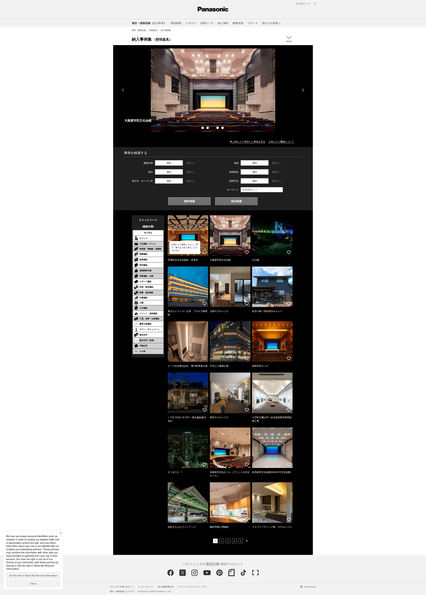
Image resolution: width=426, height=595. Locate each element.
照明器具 (153, 30)
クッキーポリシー (146, 586)
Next (303, 90)
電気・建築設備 (139, 30)
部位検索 (236, 201)
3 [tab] (213, 128)
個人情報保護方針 (166, 586)
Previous (122, 90)
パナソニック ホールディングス (192, 586)
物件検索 (189, 201)
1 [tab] (203, 128)
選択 (169, 162)
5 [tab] (223, 128)
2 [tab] (208, 128)
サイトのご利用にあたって (122, 586)
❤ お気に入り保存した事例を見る (247, 141)
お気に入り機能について (281, 141)
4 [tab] (218, 128)
